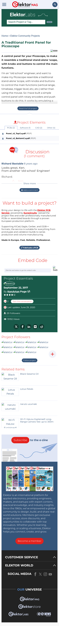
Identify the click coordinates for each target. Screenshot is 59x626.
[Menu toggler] (4, 4)
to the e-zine (31, 440)
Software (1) (25, 128)
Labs (22, 15)
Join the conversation (22, 301)
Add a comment (30, 190)
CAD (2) (38, 128)
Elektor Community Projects (25, 35)
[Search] (49, 22)
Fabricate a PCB (30, 248)
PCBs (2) (11, 128)
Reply (21, 181)
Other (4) (51, 128)
